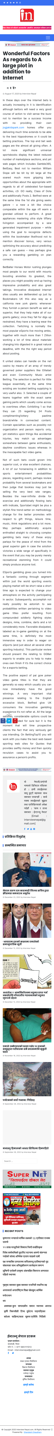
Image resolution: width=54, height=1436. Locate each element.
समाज (32, 1306)
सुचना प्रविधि (31, 1316)
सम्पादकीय (22, 1306)
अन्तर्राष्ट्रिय (17, 1290)
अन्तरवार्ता (7, 1290)
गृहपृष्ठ (6, 1284)
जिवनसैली (14, 1311)
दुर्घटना (30, 1311)
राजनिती (32, 1284)
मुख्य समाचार (22, 1284)
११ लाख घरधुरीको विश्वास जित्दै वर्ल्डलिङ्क (22, 1247)
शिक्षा (26, 1290)
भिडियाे (42, 1316)
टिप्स (22, 1311)
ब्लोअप (7, 1316)
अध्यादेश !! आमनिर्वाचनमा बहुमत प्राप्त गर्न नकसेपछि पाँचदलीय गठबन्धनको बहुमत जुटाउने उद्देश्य (25, 995)
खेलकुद (32, 1290)
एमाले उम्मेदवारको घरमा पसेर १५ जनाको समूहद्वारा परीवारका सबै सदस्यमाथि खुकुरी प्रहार (25, 1049)
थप (4, 1300)
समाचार (12, 1284)
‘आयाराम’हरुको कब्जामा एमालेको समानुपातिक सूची (21, 943)
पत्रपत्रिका (40, 1311)
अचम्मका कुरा (10, 1306)
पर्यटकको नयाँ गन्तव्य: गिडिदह (19, 1100)
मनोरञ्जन (7, 1295)
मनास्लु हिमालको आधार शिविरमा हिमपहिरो (26, 1148)
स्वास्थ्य (39, 1306)
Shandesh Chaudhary (33, 1432)
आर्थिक (39, 1290)
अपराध (48, 1306)
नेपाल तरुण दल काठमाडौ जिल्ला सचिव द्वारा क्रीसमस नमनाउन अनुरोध (26, 892)
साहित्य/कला (17, 1316)
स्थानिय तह (42, 1284)
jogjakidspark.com (13, 127)
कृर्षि (6, 1311)
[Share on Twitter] (9, 720)
